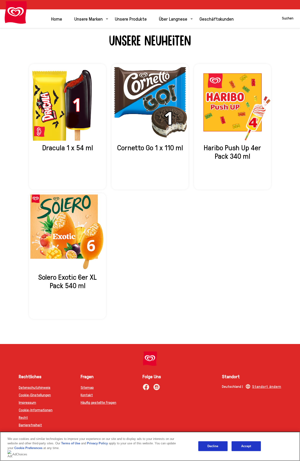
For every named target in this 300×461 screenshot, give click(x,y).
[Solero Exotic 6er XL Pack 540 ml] (67, 231)
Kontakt (87, 394)
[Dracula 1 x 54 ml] (67, 102)
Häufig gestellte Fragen (98, 402)
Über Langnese (173, 19)
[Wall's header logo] (16, 12)
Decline (212, 446)
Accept (246, 446)
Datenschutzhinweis (34, 387)
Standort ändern (266, 386)
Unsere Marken (88, 19)
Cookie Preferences (28, 448)
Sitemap (87, 387)
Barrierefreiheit (30, 424)
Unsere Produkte (131, 19)
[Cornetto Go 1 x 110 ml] (150, 102)
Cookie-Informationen (35, 409)
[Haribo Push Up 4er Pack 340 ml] (232, 102)
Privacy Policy (97, 443)
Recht (23, 417)
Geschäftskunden (216, 19)
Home (56, 19)
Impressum (27, 402)
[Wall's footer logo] (150, 358)
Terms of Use (70, 443)
